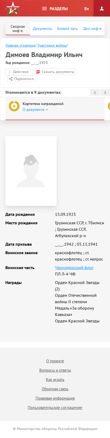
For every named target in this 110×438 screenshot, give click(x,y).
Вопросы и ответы (55, 370)
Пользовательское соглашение (55, 407)
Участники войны (51, 45)
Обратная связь (55, 388)
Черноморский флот (74, 267)
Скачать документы (58, 71)
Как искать (55, 379)
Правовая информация (55, 398)
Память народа (12, 8)
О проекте (55, 360)
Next (105, 92)
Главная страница (20, 45)
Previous (95, 92)
